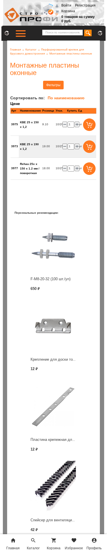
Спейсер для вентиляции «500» (58, 520)
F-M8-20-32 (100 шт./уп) (50, 279)
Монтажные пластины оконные (70, 53)
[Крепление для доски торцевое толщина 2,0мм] (53, 326)
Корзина (68, 11)
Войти (66, 5)
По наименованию (66, 98)
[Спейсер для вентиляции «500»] (53, 487)
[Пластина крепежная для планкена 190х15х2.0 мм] (53, 406)
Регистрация (85, 5)
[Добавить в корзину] (89, 124)
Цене (15, 103)
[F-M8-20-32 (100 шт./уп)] (53, 245)
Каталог (31, 49)
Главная (15, 49)
